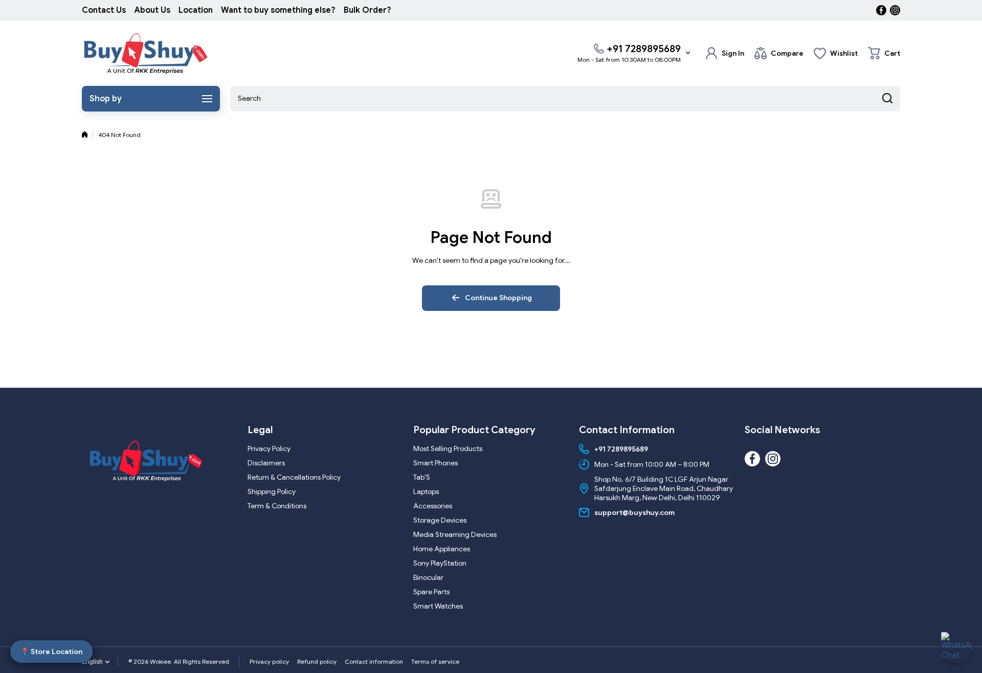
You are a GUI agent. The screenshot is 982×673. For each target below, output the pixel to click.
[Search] (887, 98)
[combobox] (565, 98)
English (92, 661)
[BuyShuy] (146, 53)
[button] (884, 53)
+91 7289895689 (644, 49)
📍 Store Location (51, 650)
